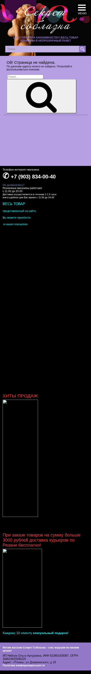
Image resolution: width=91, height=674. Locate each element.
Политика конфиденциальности (24, 665)
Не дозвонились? (14, 185)
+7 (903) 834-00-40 (33, 177)
